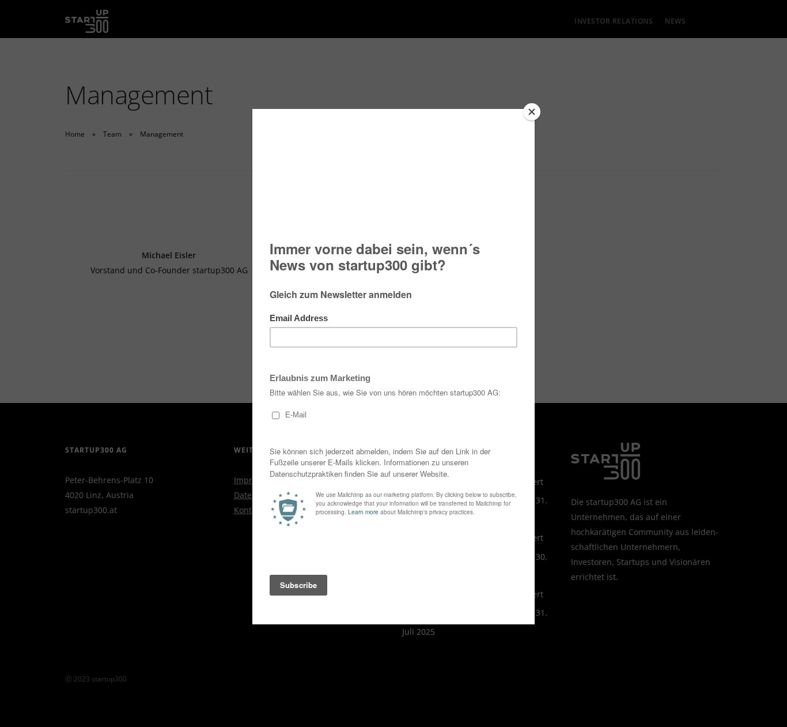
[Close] (531, 111)
